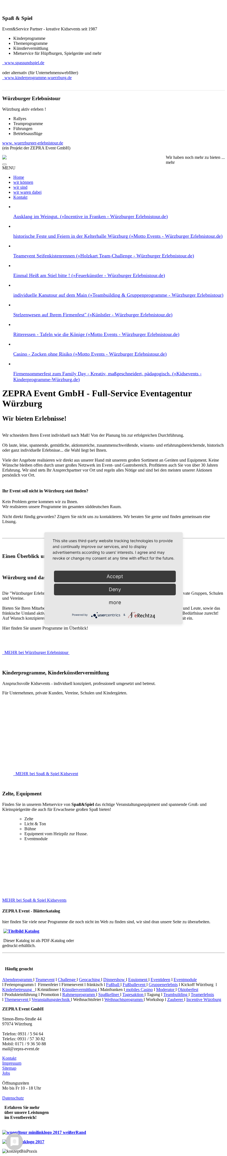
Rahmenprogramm (79, 994)
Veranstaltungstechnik (51, 999)
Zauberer (175, 999)
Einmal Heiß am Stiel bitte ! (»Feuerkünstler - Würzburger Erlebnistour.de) (89, 275)
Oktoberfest (188, 989)
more (115, 602)
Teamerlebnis (202, 994)
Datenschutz (13, 1098)
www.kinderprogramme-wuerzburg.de (37, 77)
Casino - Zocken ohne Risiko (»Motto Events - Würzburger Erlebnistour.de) (90, 354)
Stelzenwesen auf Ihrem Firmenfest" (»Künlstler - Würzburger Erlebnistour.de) (92, 314)
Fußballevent (134, 984)
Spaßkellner (109, 994)
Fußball (113, 984)
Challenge (67, 979)
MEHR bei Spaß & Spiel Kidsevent (46, 773)
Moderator (166, 989)
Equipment (138, 979)
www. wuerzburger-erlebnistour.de (32, 143)
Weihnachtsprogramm (124, 999)
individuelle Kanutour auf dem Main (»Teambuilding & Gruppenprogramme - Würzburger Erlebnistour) (118, 295)
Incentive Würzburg (203, 999)
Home (18, 177)
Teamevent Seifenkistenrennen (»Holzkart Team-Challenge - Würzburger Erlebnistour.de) (103, 255)
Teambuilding (176, 994)
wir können (23, 182)
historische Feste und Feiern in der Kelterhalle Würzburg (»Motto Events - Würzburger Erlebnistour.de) (118, 236)
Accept (115, 576)
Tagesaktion (133, 994)
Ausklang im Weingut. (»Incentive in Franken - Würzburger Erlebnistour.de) (90, 216)
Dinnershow (114, 979)
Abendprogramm (17, 979)
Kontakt (20, 197)
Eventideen (160, 979)
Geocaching (90, 979)
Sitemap (9, 1068)
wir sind (20, 187)
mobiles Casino (139, 989)
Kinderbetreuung (18, 989)
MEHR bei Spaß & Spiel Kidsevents (34, 900)
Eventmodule (185, 979)
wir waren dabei (27, 192)
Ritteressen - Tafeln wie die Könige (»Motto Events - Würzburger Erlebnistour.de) (96, 334)
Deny (115, 589)
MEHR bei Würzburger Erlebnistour (36, 652)
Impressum (11, 1063)
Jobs (6, 1073)
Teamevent (45, 979)
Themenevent (16, 999)
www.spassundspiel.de (23, 62)
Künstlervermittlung (80, 989)
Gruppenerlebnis (163, 984)
